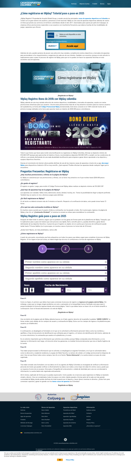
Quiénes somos (90, 410)
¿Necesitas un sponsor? (93, 426)
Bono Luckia (45, 423)
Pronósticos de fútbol (69, 410)
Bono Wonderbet (46, 426)
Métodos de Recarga (26, 423)
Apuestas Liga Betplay (69, 416)
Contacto (89, 413)
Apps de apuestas (25, 416)
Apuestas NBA (67, 426)
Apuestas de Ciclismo (69, 423)
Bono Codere (45, 410)
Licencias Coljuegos (26, 426)
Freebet (94, 4)
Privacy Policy (90, 423)
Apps (109, 4)
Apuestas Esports (68, 419)
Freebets (23, 419)
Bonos (102, 4)
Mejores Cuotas (84, 4)
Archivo (88, 416)
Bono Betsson (46, 413)
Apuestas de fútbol (68, 413)
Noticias (74, 4)
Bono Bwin (45, 416)
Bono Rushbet (46, 419)
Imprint (88, 419)
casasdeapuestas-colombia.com (33, 433)
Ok (60, 460)
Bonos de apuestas (26, 413)
